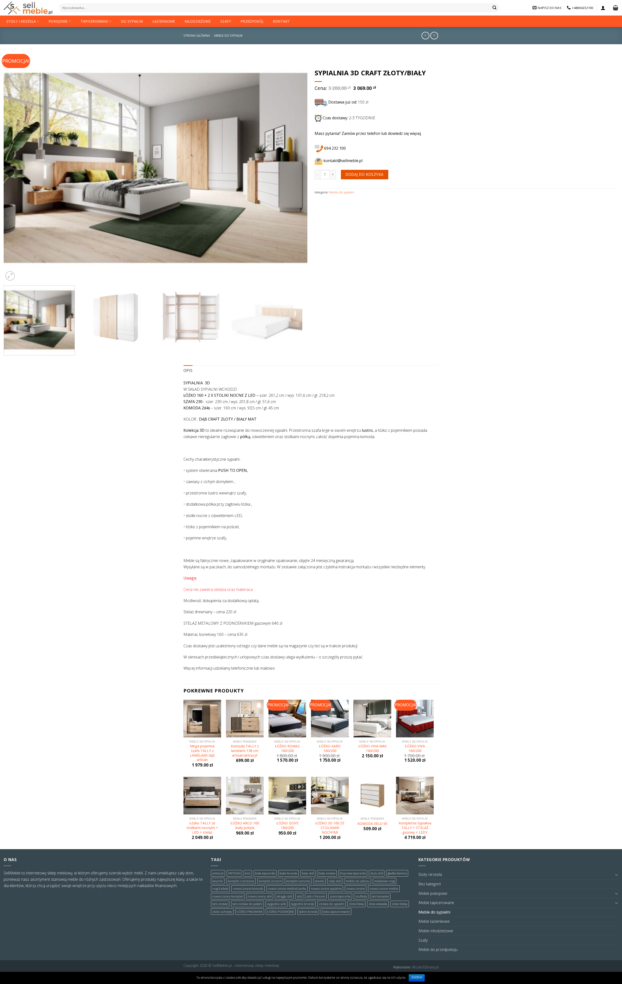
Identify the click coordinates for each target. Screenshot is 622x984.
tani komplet (380, 896)
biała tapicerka (265, 873)
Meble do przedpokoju (438, 949)
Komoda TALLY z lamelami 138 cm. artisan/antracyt (245, 750)
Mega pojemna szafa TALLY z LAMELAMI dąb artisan (202, 753)
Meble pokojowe (432, 893)
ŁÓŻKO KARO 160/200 (330, 748)
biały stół (308, 873)
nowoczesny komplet (227, 896)
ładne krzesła (308, 911)
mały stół (335, 881)
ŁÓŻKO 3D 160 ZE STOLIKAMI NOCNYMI (329, 827)
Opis (187, 370)
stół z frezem (315, 896)
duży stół (376, 873)
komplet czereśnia (241, 881)
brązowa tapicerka (353, 873)
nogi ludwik (220, 888)
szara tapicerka (340, 896)
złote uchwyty (222, 911)
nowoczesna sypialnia (326, 888)
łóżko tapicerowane (336, 911)
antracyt (218, 873)
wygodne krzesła (302, 904)
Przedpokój (252, 21)
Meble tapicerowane (436, 902)
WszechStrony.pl (425, 967)
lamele (319, 881)
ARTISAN (234, 873)
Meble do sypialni (228, 35)
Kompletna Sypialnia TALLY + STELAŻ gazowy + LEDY (415, 827)
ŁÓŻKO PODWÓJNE (280, 911)
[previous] (15, 168)
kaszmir (217, 881)
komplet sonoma (298, 881)
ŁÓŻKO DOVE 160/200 (287, 825)
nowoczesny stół (260, 896)
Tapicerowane (94, 21)
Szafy (225, 21)
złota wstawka (378, 904)
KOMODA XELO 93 (372, 823)
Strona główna (196, 35)
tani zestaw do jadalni (247, 904)
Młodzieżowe (198, 21)
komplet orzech (270, 881)
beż (248, 873)
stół (299, 896)
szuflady (361, 896)
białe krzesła (288, 873)
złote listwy (399, 904)
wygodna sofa (276, 904)
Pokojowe (58, 21)
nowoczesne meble (384, 888)
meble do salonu (358, 881)
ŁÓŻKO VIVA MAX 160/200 (372, 748)
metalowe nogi (384, 881)
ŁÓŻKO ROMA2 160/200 (287, 748)
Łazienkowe (164, 21)
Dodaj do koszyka (364, 174)
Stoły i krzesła (21, 21)
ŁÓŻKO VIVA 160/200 (415, 748)
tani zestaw (220, 904)
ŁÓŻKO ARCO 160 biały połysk (245, 825)
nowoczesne (355, 888)
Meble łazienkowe (434, 921)
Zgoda (416, 977)
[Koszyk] (615, 7)
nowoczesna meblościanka (287, 888)
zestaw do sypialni (331, 904)
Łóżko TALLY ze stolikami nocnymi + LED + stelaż (202, 827)
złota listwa (356, 904)
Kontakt (281, 21)
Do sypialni (132, 21)
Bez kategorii (429, 884)
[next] (295, 168)
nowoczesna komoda (248, 888)
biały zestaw (327, 873)
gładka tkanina (397, 873)
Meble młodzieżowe (435, 930)
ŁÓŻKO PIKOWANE (250, 911)
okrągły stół (284, 896)
